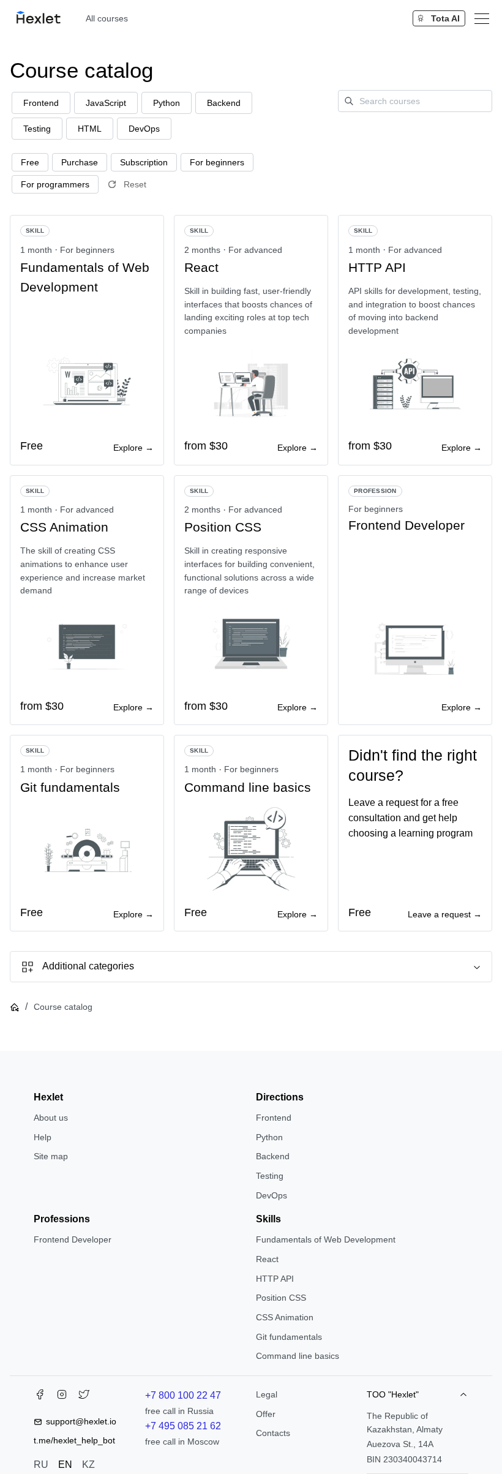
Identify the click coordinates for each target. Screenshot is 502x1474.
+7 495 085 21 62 (183, 1426)
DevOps (271, 1195)
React (267, 1259)
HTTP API (275, 1279)
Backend (273, 1156)
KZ (88, 1464)
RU (41, 1464)
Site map (51, 1156)
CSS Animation (284, 1317)
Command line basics (297, 1356)
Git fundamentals (289, 1337)
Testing (269, 1176)
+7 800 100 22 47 (183, 1395)
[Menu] (481, 18)
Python (269, 1137)
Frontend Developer (72, 1239)
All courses (107, 18)
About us (51, 1117)
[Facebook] (40, 1396)
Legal (266, 1394)
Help (42, 1137)
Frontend (273, 1117)
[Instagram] (62, 1396)
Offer (265, 1414)
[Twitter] (84, 1396)
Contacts (273, 1433)
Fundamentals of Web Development (325, 1239)
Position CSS (281, 1298)
